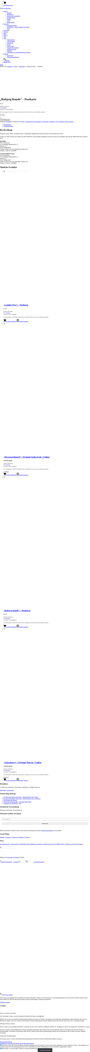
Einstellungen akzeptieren (7, 1043)
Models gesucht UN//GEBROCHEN (54, 844)
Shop (1, 65)
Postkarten (9, 121)
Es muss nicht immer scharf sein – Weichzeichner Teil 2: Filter (21, 797)
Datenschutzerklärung (47, 830)
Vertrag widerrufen (45, 1050)
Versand (4, 107)
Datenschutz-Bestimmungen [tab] (8, 1036)
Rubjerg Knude (69, 121)
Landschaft (45, 121)
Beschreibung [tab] (7, 124)
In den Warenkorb (5, 120)
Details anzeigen (23, 321)
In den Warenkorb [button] (11, 321)
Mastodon (21, 837)
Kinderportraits (14, 844)
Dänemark (38, 121)
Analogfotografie (30, 121)
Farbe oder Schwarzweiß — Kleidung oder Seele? (17, 802)
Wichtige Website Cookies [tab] (7, 1023)
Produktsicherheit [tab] (8, 126)
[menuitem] (47, 17)
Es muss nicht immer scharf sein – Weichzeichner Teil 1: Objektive (22, 798)
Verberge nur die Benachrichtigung (24, 1043)
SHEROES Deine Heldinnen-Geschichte (31, 844)
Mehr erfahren (6, 1002)
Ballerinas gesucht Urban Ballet (74, 844)
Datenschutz (10, 790)
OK (1, 1002)
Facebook (8, 837)
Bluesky (2, 837)
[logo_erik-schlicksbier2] (5, 8)
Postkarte (61, 121)
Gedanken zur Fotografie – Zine (12, 803)
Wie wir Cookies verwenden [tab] (8, 1013)
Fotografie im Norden (13, 857)
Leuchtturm (52, 121)
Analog (22, 121)
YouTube (27, 837)
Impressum (3, 790)
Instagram (14, 837)
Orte (57, 121)
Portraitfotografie (4, 844)
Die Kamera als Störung (10, 800)
